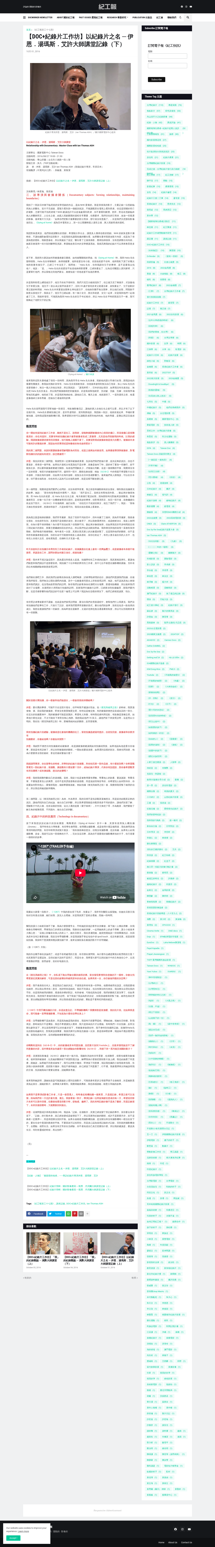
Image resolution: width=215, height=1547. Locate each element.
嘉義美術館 (154, 1210)
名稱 (150, 61)
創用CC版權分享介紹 (158, 779)
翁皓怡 (171, 1384)
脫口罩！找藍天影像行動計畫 (162, 867)
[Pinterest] (74, 1213)
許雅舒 (152, 1425)
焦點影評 (153, 442)
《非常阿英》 (155, 1117)
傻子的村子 (171, 1140)
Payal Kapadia (155, 948)
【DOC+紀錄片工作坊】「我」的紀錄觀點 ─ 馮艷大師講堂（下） (80, 1260)
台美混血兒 (154, 1187)
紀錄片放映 (154, 500)
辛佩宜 (167, 1437)
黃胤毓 (152, 1495)
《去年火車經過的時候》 (160, 320)
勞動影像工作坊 (156, 1152)
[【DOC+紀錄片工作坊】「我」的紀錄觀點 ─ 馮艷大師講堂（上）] (43, 1243)
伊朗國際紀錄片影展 (173, 1134)
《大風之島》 (172, 1000)
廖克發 (179, 198)
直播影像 (174, 1367)
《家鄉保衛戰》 (156, 692)
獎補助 (152, 1361)
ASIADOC (153, 640)
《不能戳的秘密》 (157, 681)
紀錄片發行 (175, 605)
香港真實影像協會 (157, 907)
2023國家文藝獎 (156, 634)
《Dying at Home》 (106, 257)
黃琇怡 (152, 925)
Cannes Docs (172, 640)
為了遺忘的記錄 (175, 593)
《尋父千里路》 (156, 1012)
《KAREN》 (173, 971)
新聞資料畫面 (155, 1280)
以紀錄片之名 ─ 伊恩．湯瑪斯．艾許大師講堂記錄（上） (84, 180)
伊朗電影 (153, 1140)
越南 (181, 1431)
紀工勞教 (153, 175)
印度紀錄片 (154, 1169)
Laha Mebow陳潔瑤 (174, 942)
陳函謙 (152, 1454)
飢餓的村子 (154, 1471)
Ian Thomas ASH (95, 1203)
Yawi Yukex (154, 971)
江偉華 (152, 349)
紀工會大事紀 (155, 605)
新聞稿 (175, 1274)
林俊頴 (167, 1309)
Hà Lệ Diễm (176, 657)
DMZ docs (175, 931)
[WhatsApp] (68, 1213)
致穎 (151, 1390)
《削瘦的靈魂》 (156, 390)
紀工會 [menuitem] (159, 17)
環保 (151, 599)
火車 (166, 349)
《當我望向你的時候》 (159, 715)
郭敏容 (169, 361)
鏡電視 (169, 506)
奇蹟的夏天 (171, 791)
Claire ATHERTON (171, 524)
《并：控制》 (155, 698)
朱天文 (152, 1303)
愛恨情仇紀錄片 (173, 809)
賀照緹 (152, 210)
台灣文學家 (171, 337)
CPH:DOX (168, 925)
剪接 (151, 274)
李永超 (152, 570)
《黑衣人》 (154, 1123)
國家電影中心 (170, 419)
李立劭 (152, 1309)
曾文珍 (167, 1285)
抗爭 (168, 343)
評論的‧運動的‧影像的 (32, 7)
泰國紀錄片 (154, 1338)
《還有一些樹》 (174, 256)
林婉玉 (152, 495)
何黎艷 (167, 768)
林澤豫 (152, 582)
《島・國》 (154, 1024)
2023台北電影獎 (156, 628)
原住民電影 (169, 785)
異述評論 (174, 122)
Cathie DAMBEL (156, 646)
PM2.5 (174, 669)
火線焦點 (166, 274)
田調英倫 (153, 262)
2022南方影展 (155, 378)
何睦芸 (152, 768)
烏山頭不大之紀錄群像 (160, 117)
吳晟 (151, 1198)
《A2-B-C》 (104, 471)
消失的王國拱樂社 (157, 849)
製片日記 (168, 1413)
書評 (170, 489)
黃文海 (152, 1483)
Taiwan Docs (155, 966)
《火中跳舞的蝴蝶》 (158, 1059)
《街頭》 (174, 477)
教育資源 (153, 1268)
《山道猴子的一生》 (158, 1018)
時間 (181, 343)
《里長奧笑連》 (156, 1111)
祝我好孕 (153, 1378)
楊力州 (167, 582)
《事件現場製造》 (157, 977)
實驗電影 (170, 558)
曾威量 (152, 1285)
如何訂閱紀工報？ (157, 1221)
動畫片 (167, 1146)
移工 (181, 274)
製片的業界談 (170, 611)
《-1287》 (56, 912)
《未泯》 (174, 1047)
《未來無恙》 (155, 250)
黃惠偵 (167, 1477)
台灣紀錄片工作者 (174, 291)
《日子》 (170, 704)
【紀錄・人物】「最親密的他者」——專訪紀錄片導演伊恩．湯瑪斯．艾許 (62, 1175)
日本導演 (153, 832)
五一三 (152, 1134)
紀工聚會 (170, 227)
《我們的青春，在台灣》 (160, 332)
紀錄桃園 (153, 861)
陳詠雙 (167, 1460)
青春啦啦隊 (154, 902)
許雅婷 (173, 878)
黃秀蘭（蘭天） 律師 (158, 1489)
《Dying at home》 (44, 222)
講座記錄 (60, 1203)
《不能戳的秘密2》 (174, 675)
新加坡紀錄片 (172, 1268)
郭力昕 (152, 1442)
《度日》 (174, 698)
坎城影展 (153, 558)
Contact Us (186, 1542)
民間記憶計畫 (174, 1326)
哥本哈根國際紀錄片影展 (160, 1204)
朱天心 (171, 1297)
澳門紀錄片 (154, 593)
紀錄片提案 (175, 355)
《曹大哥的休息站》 (158, 710)
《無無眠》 (173, 1064)
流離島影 (170, 588)
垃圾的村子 (154, 1216)
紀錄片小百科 (155, 355)
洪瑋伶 (167, 1344)
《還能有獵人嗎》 (157, 1105)
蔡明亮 (167, 872)
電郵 (150, 51)
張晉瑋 (152, 1256)
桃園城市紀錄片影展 (173, 1314)
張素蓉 (167, 1256)
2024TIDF (177, 634)
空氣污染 (166, 599)
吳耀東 (152, 419)
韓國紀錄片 (173, 902)
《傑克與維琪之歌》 (109, 707)
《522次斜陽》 (155, 541)
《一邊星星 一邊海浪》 (159, 460)
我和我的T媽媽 (155, 820)
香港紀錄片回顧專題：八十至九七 (164, 913)
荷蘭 (151, 1396)
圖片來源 (90, 374)
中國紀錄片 (154, 407)
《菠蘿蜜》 (175, 739)
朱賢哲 (152, 436)
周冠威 (178, 1198)
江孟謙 (152, 1332)
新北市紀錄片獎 (156, 1274)
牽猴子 (167, 1355)
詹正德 (165, 308)
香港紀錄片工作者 (172, 367)
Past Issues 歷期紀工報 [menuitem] (91, 17)
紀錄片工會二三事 (157, 198)
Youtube (152, 675)
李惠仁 (152, 838)
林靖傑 (167, 838)
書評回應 (174, 1280)
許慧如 (152, 617)
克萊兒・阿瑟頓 (156, 774)
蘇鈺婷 (152, 611)
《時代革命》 (155, 1047)
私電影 (180, 349)
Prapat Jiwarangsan (158, 954)
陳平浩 (152, 180)
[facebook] (182, 7)
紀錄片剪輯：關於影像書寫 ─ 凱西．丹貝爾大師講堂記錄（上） (81, 1186)
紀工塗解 (172, 175)
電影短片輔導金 (173, 1466)
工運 (151, 803)
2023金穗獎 (176, 378)
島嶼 (151, 1245)
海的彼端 (153, 1349)
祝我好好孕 (167, 1373)
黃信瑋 (152, 1477)
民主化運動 (169, 436)
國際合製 (153, 791)
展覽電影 (168, 1239)
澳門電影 (170, 1349)
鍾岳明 (167, 1448)
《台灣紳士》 (155, 983)
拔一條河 (176, 820)
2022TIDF (168, 372)
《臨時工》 (169, 1088)
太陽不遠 (172, 1216)
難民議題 (153, 1466)
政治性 (173, 1262)
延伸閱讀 (168, 1250)
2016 (151, 268)
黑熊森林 (153, 622)
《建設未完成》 (156, 1030)
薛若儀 (152, 1413)
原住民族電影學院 (157, 1175)
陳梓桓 (167, 896)
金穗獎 (152, 367)
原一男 (152, 785)
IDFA (151, 448)
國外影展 (153, 343)
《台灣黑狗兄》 (156, 989)
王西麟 (167, 1361)
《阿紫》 (153, 337)
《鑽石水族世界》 (157, 756)
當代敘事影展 (155, 1367)
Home (161, 1542)
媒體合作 (178, 1221)
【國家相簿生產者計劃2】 (161, 221)
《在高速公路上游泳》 (159, 396)
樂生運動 (153, 1320)
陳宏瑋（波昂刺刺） (173, 1454)
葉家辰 (167, 1402)
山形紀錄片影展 (173, 797)
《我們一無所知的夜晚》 (160, 1035)
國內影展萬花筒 (156, 140)
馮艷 (151, 919)
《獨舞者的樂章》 (157, 1076)
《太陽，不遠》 (156, 1006)
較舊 (134, 1278)
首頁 (28, 30)
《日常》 (174, 1041)
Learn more (23, 1531)
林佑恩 (152, 576)
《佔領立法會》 (156, 471)
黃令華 (152, 215)
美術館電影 (154, 1384)
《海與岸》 (154, 1053)
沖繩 (166, 1332)
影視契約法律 (155, 1262)
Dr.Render (153, 256)
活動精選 (153, 588)
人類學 (175, 762)
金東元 (152, 890)
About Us (172, 1542)
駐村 (170, 1471)
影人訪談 (153, 564)
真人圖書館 (171, 442)
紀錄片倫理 (169, 192)
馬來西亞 (170, 210)
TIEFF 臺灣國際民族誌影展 (161, 960)
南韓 (151, 1163)
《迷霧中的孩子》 (157, 750)
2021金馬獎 (154, 314)
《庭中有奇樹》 (175, 1024)
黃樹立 (167, 1483)
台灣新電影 (154, 1181)
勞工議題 (176, 1152)
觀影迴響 (153, 506)
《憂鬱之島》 (155, 553)
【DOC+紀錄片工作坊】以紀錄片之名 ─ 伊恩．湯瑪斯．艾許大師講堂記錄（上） (117, 1260)
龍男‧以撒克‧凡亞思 (175, 622)
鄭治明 (152, 1448)
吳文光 (169, 1192)
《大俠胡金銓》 (173, 686)
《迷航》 (176, 745)
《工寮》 (153, 291)
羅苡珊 (152, 239)
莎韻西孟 (166, 1396)
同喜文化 (153, 1192)
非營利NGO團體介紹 (173, 512)
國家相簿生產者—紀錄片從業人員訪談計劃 (166, 129)
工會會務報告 (155, 134)
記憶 (151, 308)
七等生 (152, 401)
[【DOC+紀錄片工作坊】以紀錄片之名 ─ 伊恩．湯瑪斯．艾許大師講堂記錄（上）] (118, 1243)
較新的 (28, 1278)
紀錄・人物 (154, 122)
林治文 (167, 576)
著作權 (171, 1407)
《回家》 (153, 686)
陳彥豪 (152, 1460)
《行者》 (170, 1093)
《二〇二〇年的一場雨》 (160, 547)
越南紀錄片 (154, 884)
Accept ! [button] (13, 1538)
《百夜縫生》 (155, 1082)
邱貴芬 (171, 884)
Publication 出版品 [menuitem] (142, 17)
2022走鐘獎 (154, 518)
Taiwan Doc (167, 448)
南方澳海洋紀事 (175, 1157)
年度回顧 (166, 1245)
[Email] (81, 1213)
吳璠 (164, 1198)
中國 (166, 401)
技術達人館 (171, 425)
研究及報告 (173, 111)
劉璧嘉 (152, 1146)
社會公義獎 (171, 262)
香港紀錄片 (154, 204)
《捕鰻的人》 (155, 1041)
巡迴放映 (166, 483)
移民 (151, 279)
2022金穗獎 (173, 285)
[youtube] (191, 7)
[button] (25, 17)
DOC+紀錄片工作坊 (75, 1203)
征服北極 (153, 809)
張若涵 (165, 803)
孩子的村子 (154, 1227)
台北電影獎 (167, 413)
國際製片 (174, 553)
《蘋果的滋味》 (156, 745)
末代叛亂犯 (154, 1297)
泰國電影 (172, 1338)
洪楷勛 (152, 1344)
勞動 (168, 180)
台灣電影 (172, 1181)
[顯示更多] (87, 1213)
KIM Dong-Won (155, 669)
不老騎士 (172, 1123)
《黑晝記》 (175, 1117)
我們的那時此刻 (156, 814)
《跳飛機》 (154, 1099)
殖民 (168, 1320)
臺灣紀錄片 (154, 285)
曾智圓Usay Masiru (157, 1291)
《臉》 (152, 1088)
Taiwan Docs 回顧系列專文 (161, 454)
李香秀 (167, 570)
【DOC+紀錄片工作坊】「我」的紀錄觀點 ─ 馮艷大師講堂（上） (43, 1260)
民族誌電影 (154, 1326)
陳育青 (167, 617)
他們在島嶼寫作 (175, 407)
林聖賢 (152, 1314)
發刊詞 (167, 495)
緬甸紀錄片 (173, 500)
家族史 (167, 1233)
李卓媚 (169, 564)
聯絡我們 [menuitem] (171, 17)
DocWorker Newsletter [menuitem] (40, 17)
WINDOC (174, 966)
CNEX (151, 524)
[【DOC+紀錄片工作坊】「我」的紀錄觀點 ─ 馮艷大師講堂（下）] (80, 1243)
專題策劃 (175, 105)
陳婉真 (152, 512)
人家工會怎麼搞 (156, 762)
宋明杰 (152, 1233)
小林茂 (152, 1239)
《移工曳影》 (176, 1082)
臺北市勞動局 (168, 1390)
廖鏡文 (152, 1250)
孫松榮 (171, 1227)
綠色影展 (170, 1378)
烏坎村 (152, 1355)
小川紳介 (153, 797)
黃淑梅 (180, 919)
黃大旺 (165, 919)
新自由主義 (154, 826)
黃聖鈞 (180, 1489)
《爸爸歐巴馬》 (156, 1070)
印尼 (164, 1163)
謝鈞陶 (152, 1431)
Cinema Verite (155, 931)
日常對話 (172, 826)
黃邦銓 (152, 372)
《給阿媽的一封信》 (158, 733)
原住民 (152, 157)
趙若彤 (152, 1437)
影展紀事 (153, 186)
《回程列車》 (155, 326)
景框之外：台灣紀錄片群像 (161, 431)
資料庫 (167, 1431)
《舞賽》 (153, 1093)
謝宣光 (167, 1425)
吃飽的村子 (173, 1187)
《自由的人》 (155, 739)
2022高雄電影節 (176, 518)
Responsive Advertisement (108, 1510)
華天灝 (152, 1402)
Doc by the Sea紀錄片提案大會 (163, 529)
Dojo (151, 936)
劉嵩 (179, 779)
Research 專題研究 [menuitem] (116, 17)
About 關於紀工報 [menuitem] (66, 17)
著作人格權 (154, 1407)
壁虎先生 (174, 204)
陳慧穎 (175, 250)
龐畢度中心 (169, 1495)
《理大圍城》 (155, 477)
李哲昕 (169, 832)
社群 (151, 1373)
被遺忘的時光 (155, 878)
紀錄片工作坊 (155, 303)
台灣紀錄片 (155, 105)
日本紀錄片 (154, 489)
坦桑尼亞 (172, 1210)
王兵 (176, 849)
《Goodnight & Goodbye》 (160, 384)
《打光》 (153, 704)
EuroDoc (152, 942)
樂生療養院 (154, 843)
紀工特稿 (168, 855)
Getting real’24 (155, 657)
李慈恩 (167, 1303)
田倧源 (152, 855)
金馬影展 (168, 890)
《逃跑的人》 (174, 1099)
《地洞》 (153, 1000)
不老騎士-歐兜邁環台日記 (160, 1128)
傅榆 (151, 413)
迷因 (181, 1437)
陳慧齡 (152, 896)
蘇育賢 (173, 303)
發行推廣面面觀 (156, 297)
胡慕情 (165, 279)
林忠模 (152, 227)
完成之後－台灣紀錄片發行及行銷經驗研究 (166, 169)
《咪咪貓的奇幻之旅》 (159, 995)
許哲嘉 (152, 1419)
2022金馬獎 (167, 268)
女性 (151, 192)
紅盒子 (169, 861)
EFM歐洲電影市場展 (171, 936)
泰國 (179, 1332)
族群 (174, 134)
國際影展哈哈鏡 (156, 146)
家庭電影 (153, 425)
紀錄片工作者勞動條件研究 (162, 233)
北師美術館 (154, 1157)
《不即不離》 (155, 465)
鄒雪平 (167, 1442)
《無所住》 (154, 1064)
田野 (181, 1361)
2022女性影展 (175, 314)
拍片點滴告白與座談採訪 (161, 151)
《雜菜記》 (177, 1111)
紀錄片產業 (171, 157)
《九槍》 (176, 541)
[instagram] (186, 7)
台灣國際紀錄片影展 (158, 163)
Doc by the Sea (155, 652)
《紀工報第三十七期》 (44, 30)
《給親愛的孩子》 (157, 727)
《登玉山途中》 (156, 721)
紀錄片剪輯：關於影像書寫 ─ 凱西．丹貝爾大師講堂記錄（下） (81, 1189)
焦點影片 (153, 111)
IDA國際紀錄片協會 (158, 663)
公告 (151, 483)
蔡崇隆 (152, 872)
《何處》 (178, 681)
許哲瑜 (167, 1419)
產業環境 (172, 186)
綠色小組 (153, 361)
